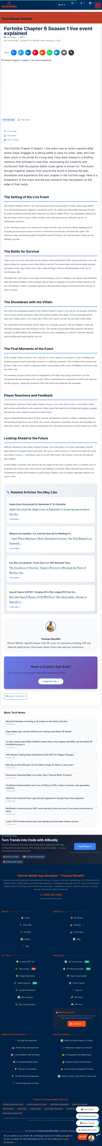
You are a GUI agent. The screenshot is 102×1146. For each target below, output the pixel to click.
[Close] (79, 523)
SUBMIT (51, 625)
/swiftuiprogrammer (50, 548)
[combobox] (56, 597)
